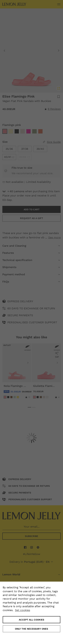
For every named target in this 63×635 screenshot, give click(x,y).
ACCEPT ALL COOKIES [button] (31, 619)
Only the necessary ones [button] (31, 628)
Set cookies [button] (22, 610)
